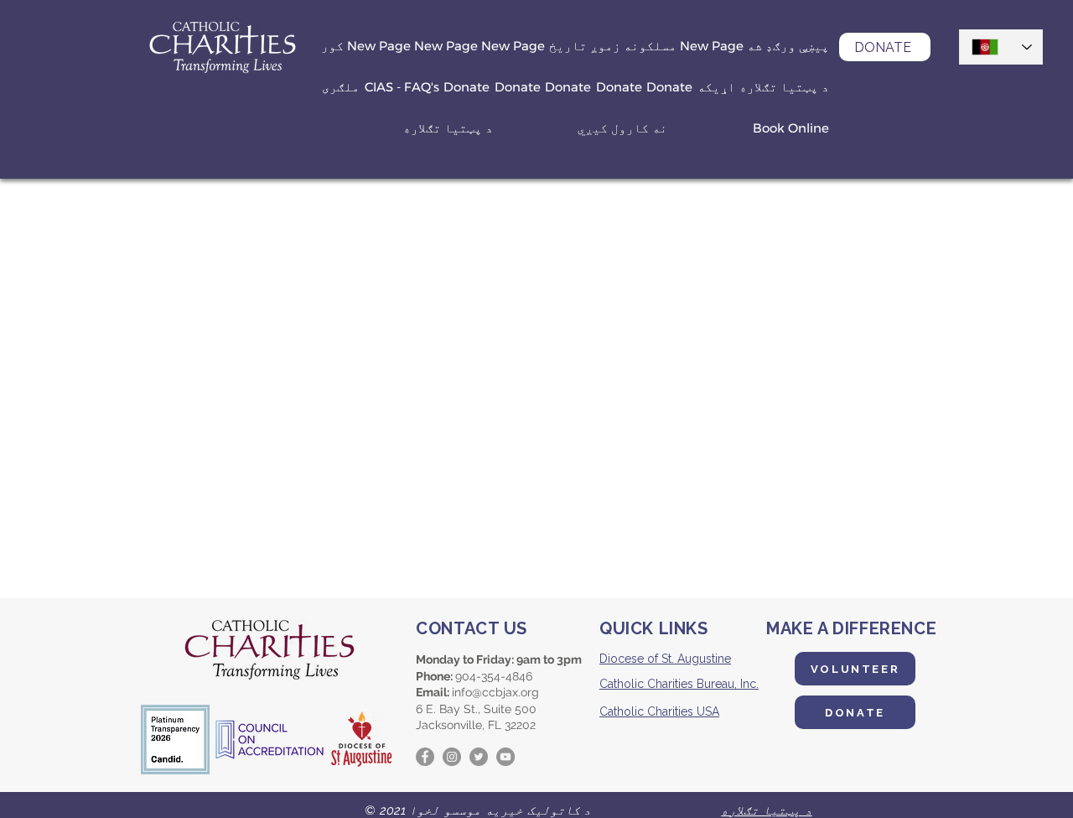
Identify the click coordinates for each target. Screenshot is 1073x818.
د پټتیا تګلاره (766, 810)
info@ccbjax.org (495, 692)
